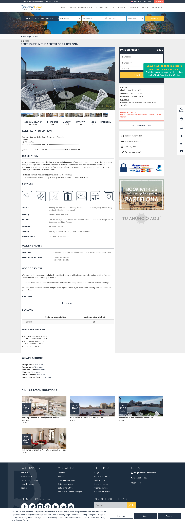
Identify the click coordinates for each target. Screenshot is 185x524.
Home (63, 7)
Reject (145, 516)
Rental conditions (101, 484)
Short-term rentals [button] (80, 7)
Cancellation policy (101, 491)
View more (39, 364)
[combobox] (70, 18)
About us (24, 473)
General (25, 207)
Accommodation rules (32, 257)
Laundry (25, 231)
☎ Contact (148, 2)
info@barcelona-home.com (144, 473)
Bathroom (26, 226)
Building (25, 214)
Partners (61, 476)
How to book (99, 480)
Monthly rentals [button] (104, 7)
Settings (121, 516)
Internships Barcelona (66, 480)
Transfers (26, 252)
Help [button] (144, 7)
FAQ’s (96, 473)
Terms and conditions (30, 480)
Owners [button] (158, 2)
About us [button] (156, 7)
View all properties (30, 36)
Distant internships (65, 484)
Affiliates (61, 473)
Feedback (181, 121)
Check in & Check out (103, 476)
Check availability (129, 80)
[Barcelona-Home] (31, 6)
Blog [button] (121, 7)
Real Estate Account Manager (70, 491)
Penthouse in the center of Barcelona (49, 44)
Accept (169, 516)
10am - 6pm (136, 483)
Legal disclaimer (27, 484)
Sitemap (24, 488)
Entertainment (28, 236)
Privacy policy (26, 476)
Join (131, 505)
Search (154, 18)
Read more (68, 303)
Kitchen (25, 219)
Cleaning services (101, 488)
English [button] (136, 2)
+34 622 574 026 (140, 478)
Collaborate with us (65, 488)
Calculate (141, 75)
